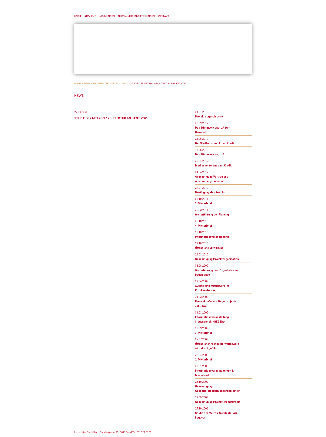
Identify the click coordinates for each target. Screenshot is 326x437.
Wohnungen (107, 16)
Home (78, 16)
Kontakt (163, 16)
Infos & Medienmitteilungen (136, 16)
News (124, 83)
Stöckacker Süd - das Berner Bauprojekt (221, 7)
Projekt (90, 16)
